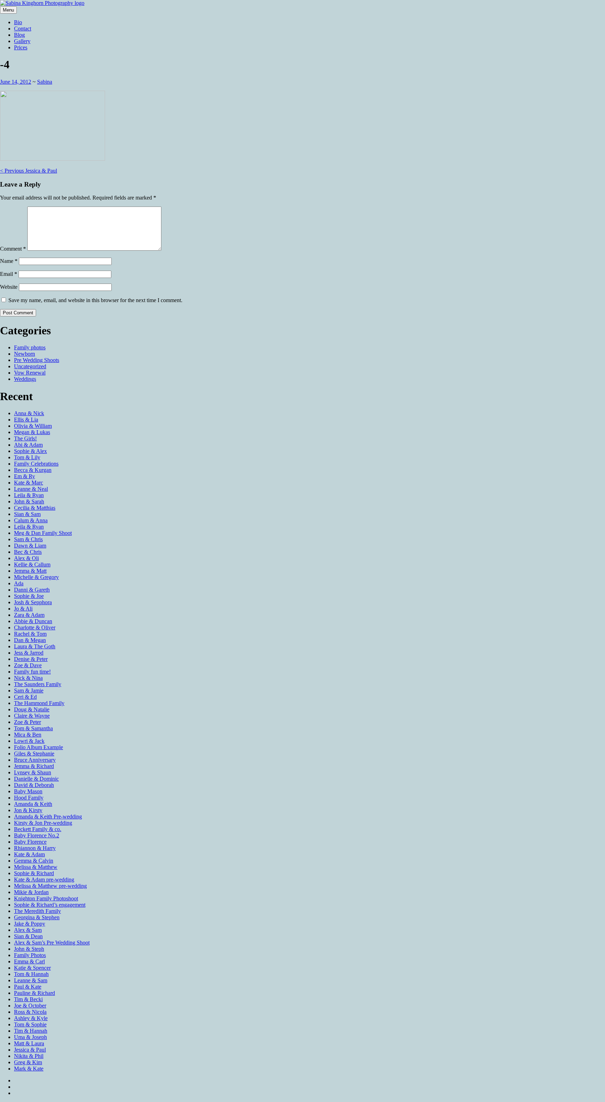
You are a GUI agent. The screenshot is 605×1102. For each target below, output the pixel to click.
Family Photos (30, 955)
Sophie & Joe (29, 596)
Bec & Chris (28, 552)
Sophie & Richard (34, 873)
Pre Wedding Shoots (36, 360)
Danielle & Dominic (36, 779)
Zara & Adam (29, 615)
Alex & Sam (28, 930)
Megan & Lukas (32, 432)
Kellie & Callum (32, 564)
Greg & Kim (28, 1062)
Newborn (24, 354)
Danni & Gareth (32, 590)
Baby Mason (28, 791)
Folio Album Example (38, 747)
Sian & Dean (28, 936)
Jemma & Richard (34, 766)
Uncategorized (30, 366)
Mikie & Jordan (31, 892)
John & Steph (29, 949)
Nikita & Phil (28, 1056)
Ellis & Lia (26, 420)
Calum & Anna (31, 520)
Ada (18, 583)
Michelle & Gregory (36, 577)
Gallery (22, 41)
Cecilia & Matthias (34, 508)
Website (9, 287)
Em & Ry (24, 476)
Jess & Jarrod (28, 653)
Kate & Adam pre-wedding (44, 880)
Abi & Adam (28, 445)
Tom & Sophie (30, 1024)
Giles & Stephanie (34, 753)
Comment (13, 249)
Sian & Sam (27, 514)
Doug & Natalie (31, 709)
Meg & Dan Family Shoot (43, 533)
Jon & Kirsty (28, 810)
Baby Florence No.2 (36, 835)
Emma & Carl (29, 961)
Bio (18, 22)
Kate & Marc (28, 483)
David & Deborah (34, 785)
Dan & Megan (30, 640)
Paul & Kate (27, 987)
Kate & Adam (29, 854)
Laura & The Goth (34, 646)
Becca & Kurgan (32, 470)
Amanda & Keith (33, 804)
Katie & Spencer (32, 968)
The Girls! (25, 438)
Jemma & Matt (30, 571)
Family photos (30, 347)
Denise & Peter (31, 659)
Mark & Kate (28, 1069)
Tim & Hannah (30, 1031)
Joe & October (30, 1006)
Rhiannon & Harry (35, 848)
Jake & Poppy (29, 924)
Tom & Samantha (33, 728)
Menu (8, 10)
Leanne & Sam (30, 980)
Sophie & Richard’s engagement (49, 905)
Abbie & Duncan (33, 621)
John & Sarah (29, 501)
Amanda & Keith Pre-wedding (48, 816)
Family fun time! (32, 672)
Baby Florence (30, 842)
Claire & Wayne (32, 716)
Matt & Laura (29, 1043)
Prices (20, 47)
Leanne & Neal (31, 489)
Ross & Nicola (30, 1012)
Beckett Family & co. (37, 829)
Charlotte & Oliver (34, 627)
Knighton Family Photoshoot (46, 898)
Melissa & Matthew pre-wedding (50, 886)
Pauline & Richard (34, 993)
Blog (19, 35)
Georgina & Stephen (37, 917)
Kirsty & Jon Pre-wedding (43, 823)
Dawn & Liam (30, 546)
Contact (22, 29)
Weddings (25, 379)
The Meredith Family (37, 911)
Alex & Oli (26, 558)
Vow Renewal (30, 373)
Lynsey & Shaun (32, 772)
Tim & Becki (28, 999)
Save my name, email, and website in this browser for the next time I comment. (95, 300)
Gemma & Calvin (33, 861)
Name (9, 261)
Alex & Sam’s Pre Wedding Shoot (52, 943)
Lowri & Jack (29, 741)
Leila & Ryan (29, 495)
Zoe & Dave (28, 665)
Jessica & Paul (28, 171)
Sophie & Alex (30, 451)
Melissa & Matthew (35, 867)
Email (8, 274)
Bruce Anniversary (35, 760)
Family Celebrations (36, 464)
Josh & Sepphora (33, 602)
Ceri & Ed (25, 697)
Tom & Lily (27, 457)
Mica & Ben (27, 735)
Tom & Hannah (31, 974)
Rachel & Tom (30, 634)
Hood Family (28, 798)
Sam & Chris (28, 539)
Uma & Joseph (30, 1037)
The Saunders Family (37, 684)
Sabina (44, 82)
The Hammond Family (39, 703)
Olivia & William (33, 426)
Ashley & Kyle (31, 1018)
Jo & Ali (23, 609)
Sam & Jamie (28, 690)
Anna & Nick (29, 413)
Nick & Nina (28, 678)
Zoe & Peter (27, 722)
